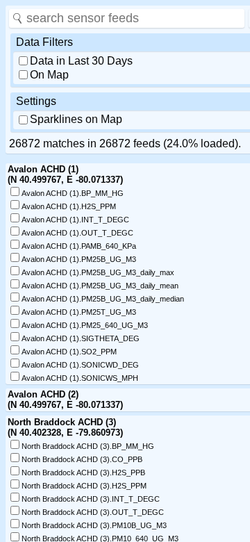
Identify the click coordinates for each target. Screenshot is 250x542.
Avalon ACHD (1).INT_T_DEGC (75, 219)
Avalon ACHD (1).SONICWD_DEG (80, 365)
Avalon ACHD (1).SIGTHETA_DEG (81, 338)
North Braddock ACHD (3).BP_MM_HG (88, 446)
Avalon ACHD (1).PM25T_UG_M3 (79, 312)
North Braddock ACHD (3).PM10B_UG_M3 (94, 525)
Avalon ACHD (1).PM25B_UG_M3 (79, 259)
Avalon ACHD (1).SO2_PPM (69, 351)
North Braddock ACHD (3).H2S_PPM (84, 486)
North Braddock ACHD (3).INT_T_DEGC (91, 499)
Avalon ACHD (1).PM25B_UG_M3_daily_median (103, 299)
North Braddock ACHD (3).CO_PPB (82, 459)
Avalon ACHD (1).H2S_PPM (69, 206)
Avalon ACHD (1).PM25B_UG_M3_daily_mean (100, 285)
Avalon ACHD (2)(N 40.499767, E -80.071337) (65, 399)
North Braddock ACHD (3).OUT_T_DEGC (93, 512)
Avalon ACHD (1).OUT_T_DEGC (77, 233)
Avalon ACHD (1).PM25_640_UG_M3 (85, 325)
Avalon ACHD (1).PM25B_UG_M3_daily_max (98, 272)
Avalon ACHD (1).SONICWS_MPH (80, 378)
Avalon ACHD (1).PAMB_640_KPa (79, 246)
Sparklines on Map (76, 119)
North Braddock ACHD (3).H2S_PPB (83, 472)
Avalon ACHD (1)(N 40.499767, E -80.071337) (65, 174)
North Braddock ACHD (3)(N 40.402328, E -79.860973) (65, 427)
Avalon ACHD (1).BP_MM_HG (73, 193)
